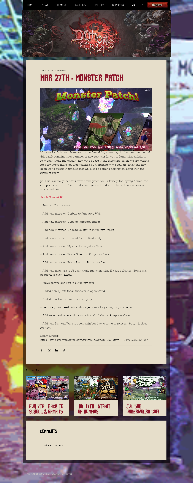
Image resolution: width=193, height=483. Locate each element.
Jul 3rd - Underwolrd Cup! (143, 409)
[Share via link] (63, 350)
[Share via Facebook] (41, 350)
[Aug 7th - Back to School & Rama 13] (47, 388)
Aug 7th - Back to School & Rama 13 (46, 409)
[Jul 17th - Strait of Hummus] (96, 388)
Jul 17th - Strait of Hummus (94, 409)
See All (163, 370)
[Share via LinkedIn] (56, 350)
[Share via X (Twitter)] (49, 350)
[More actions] (150, 71)
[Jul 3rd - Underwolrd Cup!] (144, 388)
